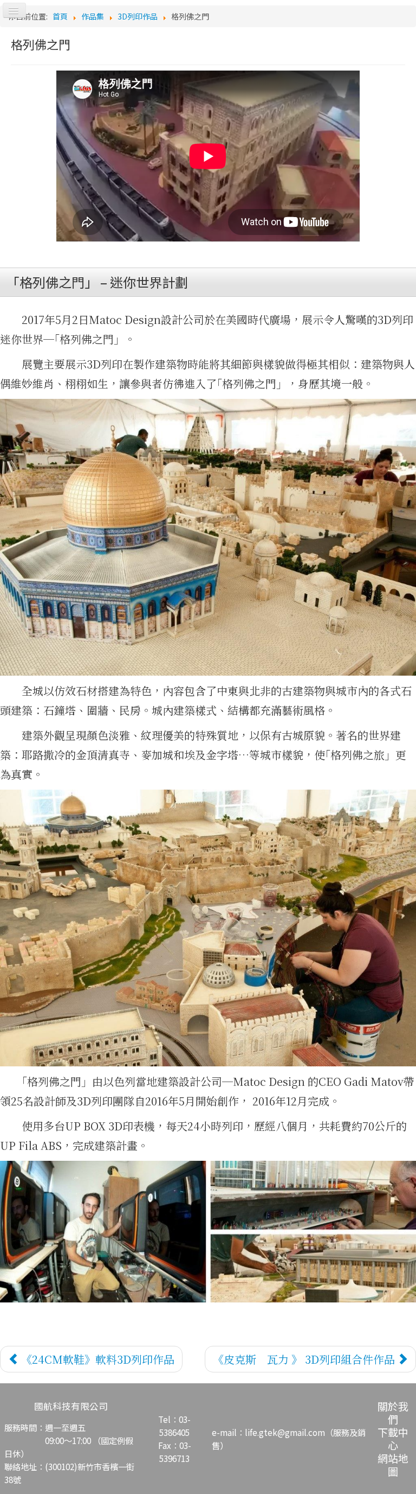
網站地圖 (393, 1464)
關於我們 (393, 1412)
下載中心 (393, 1438)
